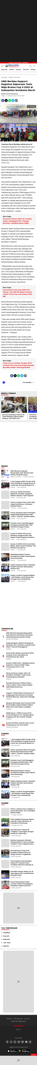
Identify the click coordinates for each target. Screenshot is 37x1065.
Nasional (6, 939)
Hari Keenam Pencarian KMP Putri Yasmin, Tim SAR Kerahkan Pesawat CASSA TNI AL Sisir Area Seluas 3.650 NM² (17, 293)
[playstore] (24, 1051)
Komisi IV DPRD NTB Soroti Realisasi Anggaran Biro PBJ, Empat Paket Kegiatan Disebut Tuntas (22, 536)
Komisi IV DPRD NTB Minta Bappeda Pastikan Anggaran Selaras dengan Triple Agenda (21, 493)
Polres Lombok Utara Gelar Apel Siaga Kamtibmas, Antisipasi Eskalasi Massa (22, 504)
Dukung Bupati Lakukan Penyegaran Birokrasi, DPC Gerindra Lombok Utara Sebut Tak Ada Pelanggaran (20, 645)
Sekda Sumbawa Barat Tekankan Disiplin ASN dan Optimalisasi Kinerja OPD (22, 566)
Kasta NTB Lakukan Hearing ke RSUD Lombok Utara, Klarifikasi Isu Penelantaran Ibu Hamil (20, 655)
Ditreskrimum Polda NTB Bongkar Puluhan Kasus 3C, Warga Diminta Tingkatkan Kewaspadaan (20, 853)
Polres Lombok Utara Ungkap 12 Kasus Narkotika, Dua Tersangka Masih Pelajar (22, 810)
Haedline (6, 933)
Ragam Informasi (14, 77)
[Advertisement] (18, 443)
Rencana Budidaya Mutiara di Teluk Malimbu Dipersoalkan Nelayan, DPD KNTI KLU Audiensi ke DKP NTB (13, 417)
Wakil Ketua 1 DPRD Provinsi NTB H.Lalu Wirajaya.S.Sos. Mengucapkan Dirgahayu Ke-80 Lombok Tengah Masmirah (20, 716)
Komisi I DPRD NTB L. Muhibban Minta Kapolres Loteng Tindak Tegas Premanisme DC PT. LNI (20, 665)
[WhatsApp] (9, 100)
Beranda (4, 77)
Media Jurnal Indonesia (9, 94)
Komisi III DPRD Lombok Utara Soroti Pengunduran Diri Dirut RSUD (20, 724)
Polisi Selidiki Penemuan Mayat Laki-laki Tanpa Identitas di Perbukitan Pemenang (22, 821)
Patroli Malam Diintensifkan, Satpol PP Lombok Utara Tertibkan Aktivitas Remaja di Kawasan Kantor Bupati (21, 863)
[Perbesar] (18, 140)
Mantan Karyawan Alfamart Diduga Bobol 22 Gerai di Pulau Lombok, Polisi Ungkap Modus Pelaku (22, 843)
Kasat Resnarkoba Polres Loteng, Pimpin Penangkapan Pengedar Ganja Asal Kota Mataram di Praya (21, 884)
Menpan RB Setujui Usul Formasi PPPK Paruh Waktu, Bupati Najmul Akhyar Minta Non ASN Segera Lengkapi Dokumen (20, 706)
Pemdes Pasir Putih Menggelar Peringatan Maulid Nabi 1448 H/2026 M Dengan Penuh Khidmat (22, 526)
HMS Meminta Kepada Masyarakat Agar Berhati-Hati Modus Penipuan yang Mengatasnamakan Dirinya (21, 473)
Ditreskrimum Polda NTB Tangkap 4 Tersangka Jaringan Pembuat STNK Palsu (22, 831)
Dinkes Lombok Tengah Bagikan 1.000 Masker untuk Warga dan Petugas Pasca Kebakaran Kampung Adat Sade (22, 578)
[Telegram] (12, 100)
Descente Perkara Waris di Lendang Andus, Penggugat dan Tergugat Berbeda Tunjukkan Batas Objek (17, 221)
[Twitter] (6, 100)
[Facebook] (2, 100)
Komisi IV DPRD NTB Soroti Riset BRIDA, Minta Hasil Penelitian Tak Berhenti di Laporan (23, 546)
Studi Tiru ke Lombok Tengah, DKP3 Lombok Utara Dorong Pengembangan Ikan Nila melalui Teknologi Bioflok (18, 365)
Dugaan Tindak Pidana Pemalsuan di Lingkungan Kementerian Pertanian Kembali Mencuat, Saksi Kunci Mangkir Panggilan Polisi (20, 696)
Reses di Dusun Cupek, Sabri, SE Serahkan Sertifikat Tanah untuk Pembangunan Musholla (18, 675)
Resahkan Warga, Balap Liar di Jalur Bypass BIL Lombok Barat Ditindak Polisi (22, 873)
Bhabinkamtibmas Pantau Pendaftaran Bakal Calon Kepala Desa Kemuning (22, 556)
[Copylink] (16, 100)
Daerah (6, 936)
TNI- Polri (6, 943)
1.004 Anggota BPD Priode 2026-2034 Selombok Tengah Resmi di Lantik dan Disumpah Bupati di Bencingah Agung (23, 484)
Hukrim (6, 946)
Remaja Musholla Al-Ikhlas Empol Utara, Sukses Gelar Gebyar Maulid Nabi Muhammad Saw (19, 685)
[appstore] (12, 1051)
